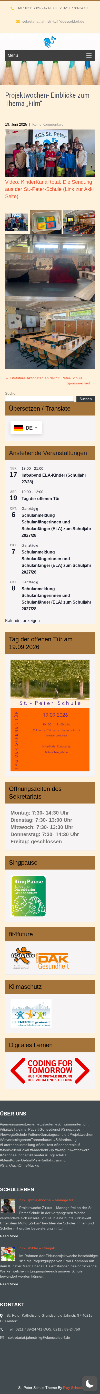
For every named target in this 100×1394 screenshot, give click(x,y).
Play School (72, 1388)
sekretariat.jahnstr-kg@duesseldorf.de (53, 21)
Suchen (11, 393)
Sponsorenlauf (81, 383)
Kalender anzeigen (22, 620)
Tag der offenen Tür (41, 498)
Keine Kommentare (48, 124)
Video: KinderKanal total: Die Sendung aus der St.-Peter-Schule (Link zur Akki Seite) (49, 189)
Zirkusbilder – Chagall (37, 1248)
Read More (9, 1236)
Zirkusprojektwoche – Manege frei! (47, 1200)
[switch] (89, 1383)
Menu (13, 55)
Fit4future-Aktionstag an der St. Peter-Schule (44, 378)
